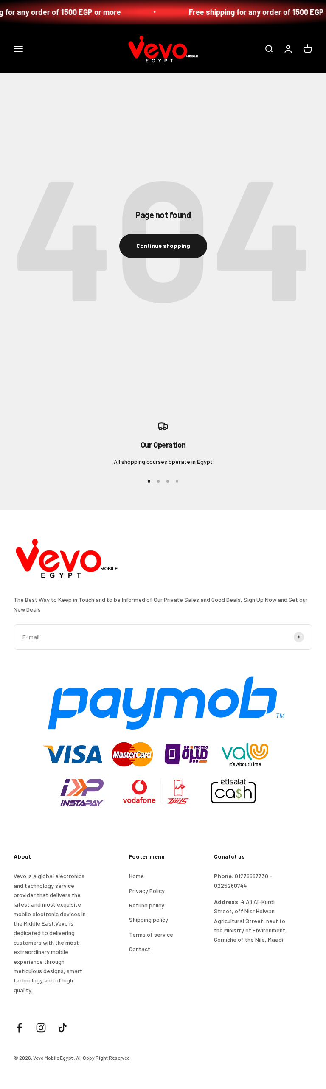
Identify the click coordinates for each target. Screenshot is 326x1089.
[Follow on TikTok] (62, 1027)
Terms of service (151, 934)
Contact (139, 948)
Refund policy (146, 905)
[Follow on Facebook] (19, 1027)
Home (136, 875)
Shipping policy (148, 919)
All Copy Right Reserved (103, 1058)
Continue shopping (163, 245)
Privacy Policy (147, 890)
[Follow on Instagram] (41, 1027)
